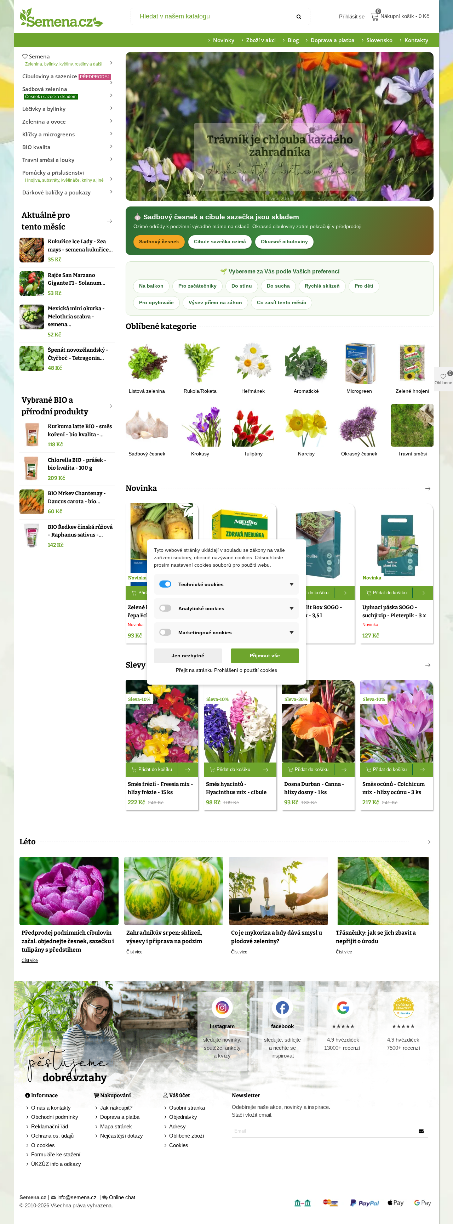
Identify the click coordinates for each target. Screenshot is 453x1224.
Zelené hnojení (412, 391)
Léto (27, 841)
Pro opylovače (156, 302)
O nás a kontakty (51, 1108)
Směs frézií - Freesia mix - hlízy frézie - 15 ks (160, 788)
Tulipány (253, 454)
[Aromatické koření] (306, 362)
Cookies (178, 1145)
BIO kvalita (36, 147)
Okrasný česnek (359, 454)
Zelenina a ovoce (44, 121)
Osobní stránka (187, 1108)
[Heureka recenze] (403, 1007)
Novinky (223, 40)
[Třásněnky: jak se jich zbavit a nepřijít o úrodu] (383, 891)
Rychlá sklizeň (322, 286)
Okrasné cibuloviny (284, 241)
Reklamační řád (49, 1126)
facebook (282, 1026)
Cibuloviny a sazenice (65, 76)
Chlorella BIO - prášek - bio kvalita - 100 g (77, 464)
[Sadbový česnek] (147, 425)
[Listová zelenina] (147, 362)
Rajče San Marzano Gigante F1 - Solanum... (76, 279)
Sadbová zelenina (49, 92)
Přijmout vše (265, 655)
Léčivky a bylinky (43, 108)
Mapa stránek (116, 1126)
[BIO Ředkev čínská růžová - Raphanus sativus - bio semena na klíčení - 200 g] (31, 535)
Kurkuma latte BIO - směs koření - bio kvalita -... (80, 430)
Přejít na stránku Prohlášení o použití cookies (226, 670)
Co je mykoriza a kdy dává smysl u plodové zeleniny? (276, 937)
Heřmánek (253, 391)
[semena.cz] (61, 16)
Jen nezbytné (188, 655)
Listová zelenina (147, 391)
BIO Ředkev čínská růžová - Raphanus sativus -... (80, 531)
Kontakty (416, 40)
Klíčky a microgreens (48, 134)
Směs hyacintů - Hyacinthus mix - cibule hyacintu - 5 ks (236, 792)
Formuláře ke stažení (55, 1154)
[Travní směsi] (412, 425)
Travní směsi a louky (48, 159)
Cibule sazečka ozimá (220, 241)
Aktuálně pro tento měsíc (46, 221)
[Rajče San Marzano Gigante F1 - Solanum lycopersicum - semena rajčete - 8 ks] (31, 283)
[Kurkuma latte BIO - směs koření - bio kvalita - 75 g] (31, 435)
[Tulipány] (253, 425)
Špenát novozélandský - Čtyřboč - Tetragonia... (78, 354)
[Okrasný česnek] (359, 425)
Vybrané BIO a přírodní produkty (55, 405)
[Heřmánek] (253, 362)
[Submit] (299, 16)
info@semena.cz (77, 1197)
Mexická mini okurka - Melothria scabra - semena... (76, 316)
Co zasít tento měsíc (281, 302)
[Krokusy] (200, 425)
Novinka (141, 488)
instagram (222, 1026)
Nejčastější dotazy (121, 1136)
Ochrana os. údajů (52, 1136)
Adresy (177, 1126)
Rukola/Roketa (200, 391)
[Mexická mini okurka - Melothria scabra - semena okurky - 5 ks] (31, 317)
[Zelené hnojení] (412, 362)
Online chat (122, 1197)
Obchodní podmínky (54, 1117)
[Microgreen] (359, 362)
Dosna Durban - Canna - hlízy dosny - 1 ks (314, 788)
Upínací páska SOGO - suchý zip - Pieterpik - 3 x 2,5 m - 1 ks (394, 615)
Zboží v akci (261, 40)
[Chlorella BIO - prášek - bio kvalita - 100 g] (31, 468)
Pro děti (364, 286)
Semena (63, 60)
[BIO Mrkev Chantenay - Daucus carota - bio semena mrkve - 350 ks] (31, 501)
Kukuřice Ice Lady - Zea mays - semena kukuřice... (80, 245)
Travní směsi (412, 454)
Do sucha (278, 286)
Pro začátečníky (197, 286)
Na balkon (151, 286)
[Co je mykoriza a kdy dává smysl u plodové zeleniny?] (278, 891)
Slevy (135, 665)
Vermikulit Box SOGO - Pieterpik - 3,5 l (313, 611)
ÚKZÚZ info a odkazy (56, 1164)
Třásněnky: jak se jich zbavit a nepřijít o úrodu (376, 937)
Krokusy (200, 454)
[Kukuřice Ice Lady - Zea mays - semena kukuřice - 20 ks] (31, 250)
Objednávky (183, 1117)
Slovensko (379, 40)
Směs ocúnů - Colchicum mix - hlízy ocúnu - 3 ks (393, 788)
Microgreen (359, 391)
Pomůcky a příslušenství (63, 176)
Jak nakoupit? (116, 1108)
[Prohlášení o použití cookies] (166, 1145)
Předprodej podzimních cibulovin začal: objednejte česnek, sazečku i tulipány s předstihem (68, 941)
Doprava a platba (333, 40)
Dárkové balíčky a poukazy (56, 192)
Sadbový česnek (159, 241)
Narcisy (306, 454)
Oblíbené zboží (186, 1136)
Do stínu (241, 286)
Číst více (30, 960)
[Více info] (344, 593)
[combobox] (210, 16)
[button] (97, 221)
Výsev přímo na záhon (215, 302)
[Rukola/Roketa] (200, 362)
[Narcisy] (306, 425)
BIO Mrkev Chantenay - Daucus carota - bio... (77, 497)
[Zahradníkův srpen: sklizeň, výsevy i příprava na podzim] (173, 891)
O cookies (43, 1145)
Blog (293, 40)
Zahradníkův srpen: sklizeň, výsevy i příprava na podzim (164, 937)
